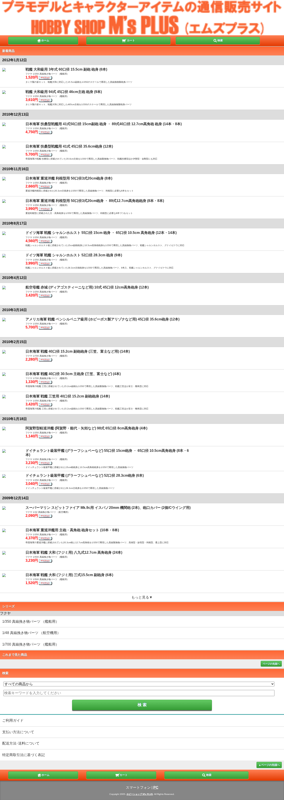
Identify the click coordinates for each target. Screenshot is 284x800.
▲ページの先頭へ (269, 764)
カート (130, 40)
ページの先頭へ (271, 663)
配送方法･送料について (20, 743)
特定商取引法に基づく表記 (23, 755)
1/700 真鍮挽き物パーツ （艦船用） (30, 644)
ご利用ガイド (13, 720)
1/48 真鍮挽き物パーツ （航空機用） (31, 633)
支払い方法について (18, 732)
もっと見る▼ (142, 597)
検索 (220, 40)
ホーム (45, 40)
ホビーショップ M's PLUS (139, 794)
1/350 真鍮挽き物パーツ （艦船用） (30, 621)
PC (155, 787)
